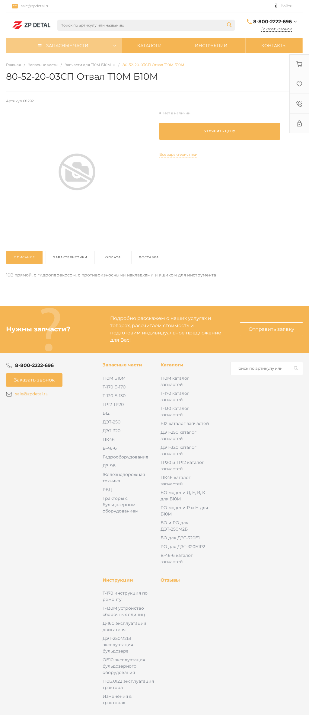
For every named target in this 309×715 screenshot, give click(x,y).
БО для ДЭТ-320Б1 (180, 538)
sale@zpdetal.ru (35, 6)
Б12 (106, 413)
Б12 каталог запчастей (185, 423)
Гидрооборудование (125, 457)
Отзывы (170, 580)
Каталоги (172, 365)
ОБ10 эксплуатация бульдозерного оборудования (124, 666)
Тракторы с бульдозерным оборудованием (121, 505)
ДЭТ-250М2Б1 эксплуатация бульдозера (118, 645)
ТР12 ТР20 (113, 404)
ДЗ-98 (109, 465)
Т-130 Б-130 (114, 395)
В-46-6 (110, 448)
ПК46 (109, 439)
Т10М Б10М (114, 378)
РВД (107, 489)
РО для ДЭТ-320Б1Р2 (183, 546)
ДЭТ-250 (111, 422)
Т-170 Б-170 (114, 387)
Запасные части (122, 365)
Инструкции (118, 580)
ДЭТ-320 (111, 430)
